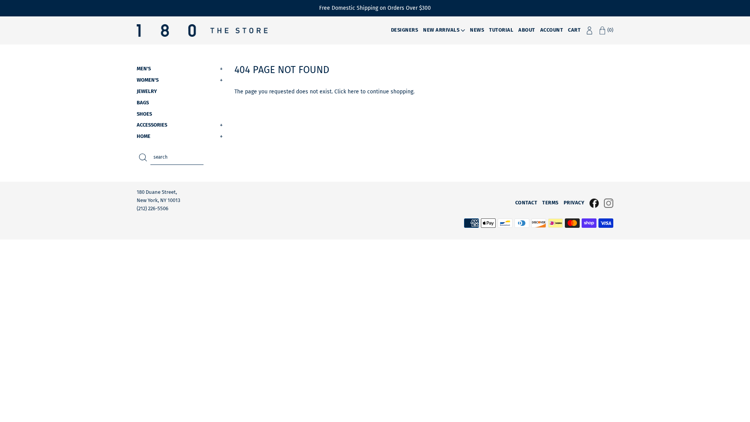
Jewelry (147, 91)
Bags (143, 103)
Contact (526, 203)
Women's (180, 80)
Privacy (574, 203)
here (353, 91)
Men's (180, 69)
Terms (550, 203)
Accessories (180, 125)
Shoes (144, 114)
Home (180, 136)
